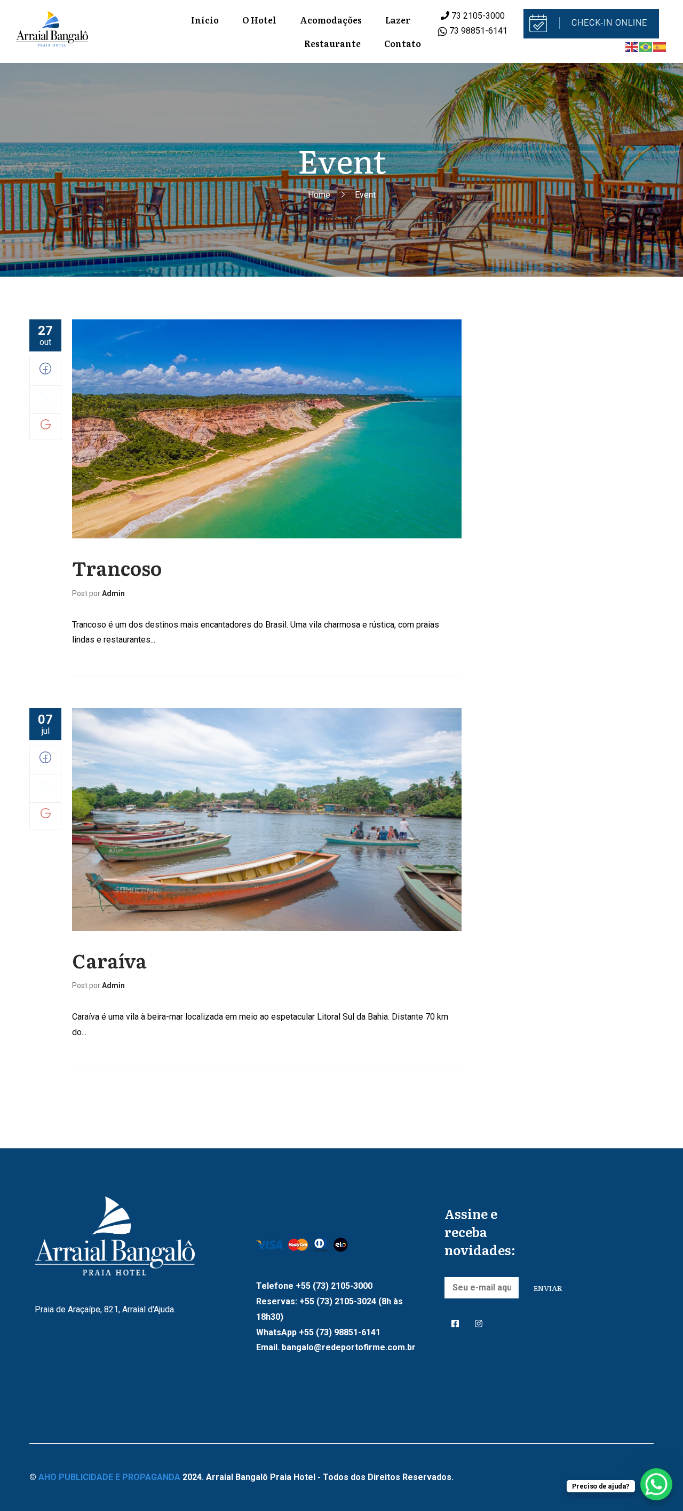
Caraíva (109, 960)
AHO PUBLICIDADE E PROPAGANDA (109, 1477)
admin (113, 593)
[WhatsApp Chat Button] (656, 1484)
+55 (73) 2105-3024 (337, 1301)
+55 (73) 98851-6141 (339, 1332)
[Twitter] (45, 400)
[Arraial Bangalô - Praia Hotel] (52, 31)
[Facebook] (45, 371)
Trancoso (117, 567)
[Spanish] (660, 47)
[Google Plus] (46, 426)
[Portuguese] (646, 47)
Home (319, 195)
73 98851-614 (475, 31)
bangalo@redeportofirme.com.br (349, 1347)
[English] (632, 47)
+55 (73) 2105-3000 (334, 1286)
